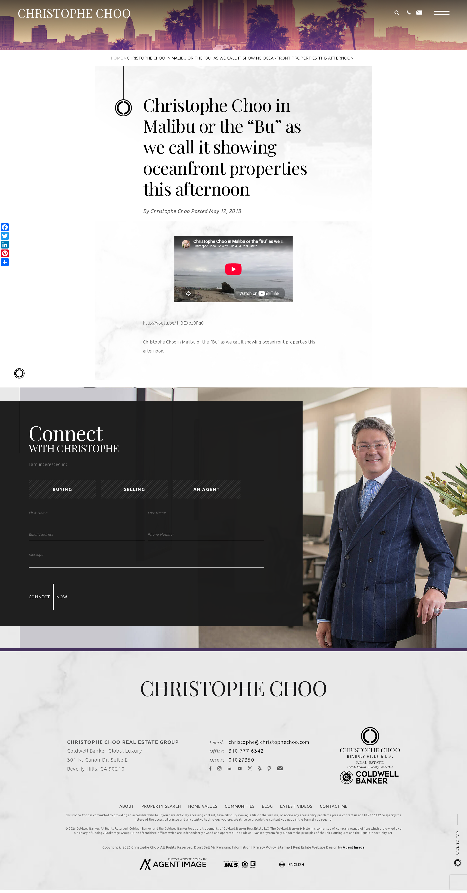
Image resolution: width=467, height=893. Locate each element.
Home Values (202, 806)
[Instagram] (219, 768)
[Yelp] (260, 768)
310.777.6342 (246, 751)
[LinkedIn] (230, 768)
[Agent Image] (172, 869)
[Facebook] (210, 768)
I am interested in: (48, 464)
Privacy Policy (264, 847)
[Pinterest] (269, 768)
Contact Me (334, 806)
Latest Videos (296, 806)
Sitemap (284, 847)
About (126, 806)
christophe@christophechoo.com (269, 742)
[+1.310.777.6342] (409, 12)
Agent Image (354, 847)
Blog (267, 806)
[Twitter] (250, 768)
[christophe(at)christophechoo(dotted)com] (419, 12)
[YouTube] (240, 768)
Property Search (161, 806)
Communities (239, 806)
